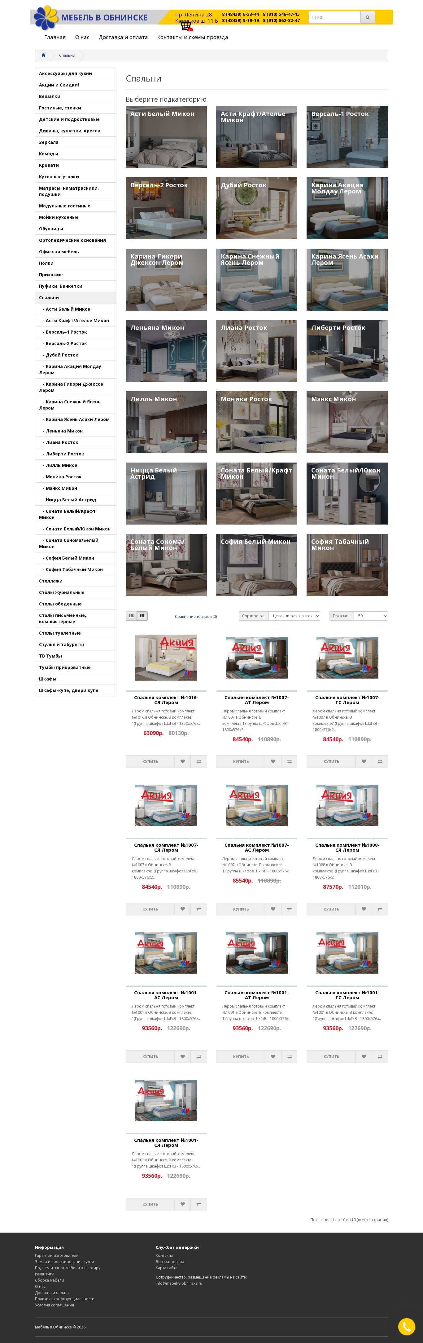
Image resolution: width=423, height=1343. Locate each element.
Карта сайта (166, 1267)
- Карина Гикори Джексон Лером (71, 387)
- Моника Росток (60, 477)
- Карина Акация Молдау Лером (70, 369)
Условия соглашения (54, 1305)
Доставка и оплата (123, 37)
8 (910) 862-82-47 (281, 20)
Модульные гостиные (64, 206)
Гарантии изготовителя (56, 1255)
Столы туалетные (60, 633)
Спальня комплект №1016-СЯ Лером (166, 700)
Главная (55, 37)
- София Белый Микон (66, 558)
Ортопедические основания (72, 240)
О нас (82, 37)
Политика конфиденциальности (64, 1298)
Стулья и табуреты (61, 644)
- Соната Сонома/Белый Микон (68, 543)
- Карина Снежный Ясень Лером (70, 405)
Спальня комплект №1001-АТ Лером (257, 995)
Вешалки (49, 96)
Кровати (49, 165)
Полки (46, 263)
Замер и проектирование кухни (64, 1261)
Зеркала (49, 142)
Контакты (164, 1255)
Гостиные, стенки (60, 108)
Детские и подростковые (69, 119)
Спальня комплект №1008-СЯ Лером (347, 847)
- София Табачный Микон (71, 569)
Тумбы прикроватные (65, 667)
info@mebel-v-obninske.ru (179, 1283)
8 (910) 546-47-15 (281, 14)
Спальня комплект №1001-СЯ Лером (166, 1142)
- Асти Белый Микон (64, 309)
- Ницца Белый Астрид (67, 500)
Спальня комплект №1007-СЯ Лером (166, 847)
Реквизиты (44, 1274)
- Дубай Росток (58, 355)
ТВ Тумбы (50, 656)
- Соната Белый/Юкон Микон (75, 529)
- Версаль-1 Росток (63, 332)
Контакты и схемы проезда (192, 37)
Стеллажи (51, 581)
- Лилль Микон (58, 465)
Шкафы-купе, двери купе (68, 690)
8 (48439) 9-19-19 (240, 20)
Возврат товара (170, 1261)
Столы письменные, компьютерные (62, 618)
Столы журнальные (62, 592)
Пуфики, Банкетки (60, 286)
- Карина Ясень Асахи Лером (74, 419)
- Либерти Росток (61, 454)
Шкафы (47, 679)
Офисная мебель (59, 252)
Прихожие (51, 274)
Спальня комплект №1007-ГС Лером (347, 700)
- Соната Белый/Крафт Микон (67, 514)
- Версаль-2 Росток (63, 343)
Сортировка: (253, 615)
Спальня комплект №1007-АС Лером (257, 847)
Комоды (48, 154)
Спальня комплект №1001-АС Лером (166, 995)
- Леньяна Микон (61, 431)
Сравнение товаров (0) (196, 616)
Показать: (342, 615)
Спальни (67, 55)
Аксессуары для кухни (65, 73)
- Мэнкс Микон (58, 488)
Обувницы (51, 229)
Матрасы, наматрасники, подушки (69, 191)
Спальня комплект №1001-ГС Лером (347, 995)
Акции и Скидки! (59, 85)
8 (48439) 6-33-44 (240, 14)
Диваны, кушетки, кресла (69, 131)
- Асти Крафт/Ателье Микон (74, 320)
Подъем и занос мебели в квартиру (67, 1267)
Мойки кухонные (59, 217)
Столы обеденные (60, 604)
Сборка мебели (49, 1280)
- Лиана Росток (58, 442)
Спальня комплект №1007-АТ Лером (257, 700)
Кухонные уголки (59, 177)
